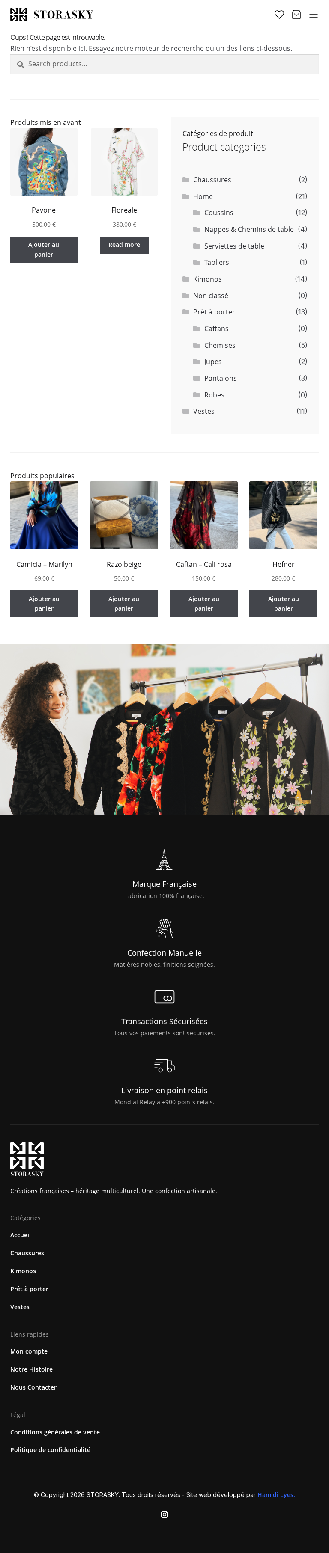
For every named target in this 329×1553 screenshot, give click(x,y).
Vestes (204, 411)
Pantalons (220, 378)
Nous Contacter (33, 1387)
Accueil (20, 1235)
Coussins (218, 212)
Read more (124, 244)
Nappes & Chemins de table (249, 229)
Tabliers (216, 262)
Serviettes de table (234, 246)
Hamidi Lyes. (276, 1495)
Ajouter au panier (43, 249)
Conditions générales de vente (55, 1432)
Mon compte (29, 1351)
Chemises (220, 345)
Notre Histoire (31, 1369)
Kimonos (207, 279)
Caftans (216, 328)
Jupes (213, 361)
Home (203, 196)
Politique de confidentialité (50, 1450)
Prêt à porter (214, 312)
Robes (214, 395)
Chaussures (212, 179)
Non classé (210, 295)
